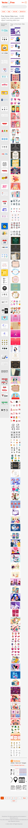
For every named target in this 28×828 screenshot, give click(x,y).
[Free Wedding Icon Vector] (15, 302)
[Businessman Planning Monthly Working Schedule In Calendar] (15, 69)
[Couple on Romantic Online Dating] (15, 675)
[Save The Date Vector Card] (15, 248)
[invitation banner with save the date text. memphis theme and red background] (4, 180)
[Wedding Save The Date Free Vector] (15, 349)
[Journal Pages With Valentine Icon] (15, 737)
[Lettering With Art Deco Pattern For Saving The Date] (15, 465)
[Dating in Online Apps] (15, 558)
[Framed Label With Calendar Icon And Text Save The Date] (4, 187)
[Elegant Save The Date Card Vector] (15, 364)
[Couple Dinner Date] (15, 581)
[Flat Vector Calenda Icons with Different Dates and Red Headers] (4, 381)
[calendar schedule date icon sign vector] (4, 164)
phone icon (23, 11)
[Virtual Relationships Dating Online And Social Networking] (15, 31)
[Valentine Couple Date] (15, 628)
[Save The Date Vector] (15, 155)
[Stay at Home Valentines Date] (15, 706)
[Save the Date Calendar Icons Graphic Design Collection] (4, 32)
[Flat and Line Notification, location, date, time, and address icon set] (4, 366)
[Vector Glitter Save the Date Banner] (15, 388)
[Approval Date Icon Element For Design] (4, 249)
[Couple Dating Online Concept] (15, 512)
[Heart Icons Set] (15, 651)
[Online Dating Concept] (15, 481)
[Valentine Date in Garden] (15, 620)
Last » (14, 800)
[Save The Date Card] (15, 147)
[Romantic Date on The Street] (15, 698)
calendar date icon (19, 765)
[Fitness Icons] (15, 217)
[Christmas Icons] (15, 209)
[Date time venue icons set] (4, 79)
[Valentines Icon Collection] (15, 636)
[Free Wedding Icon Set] (15, 225)
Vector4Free (8, 2)
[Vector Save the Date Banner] (15, 263)
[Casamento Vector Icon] (15, 403)
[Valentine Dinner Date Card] (15, 612)
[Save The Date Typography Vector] (15, 287)
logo (9, 11)
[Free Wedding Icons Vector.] (15, 442)
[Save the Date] (15, 163)
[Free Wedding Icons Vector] (15, 434)
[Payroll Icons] (15, 201)
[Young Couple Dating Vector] (15, 186)
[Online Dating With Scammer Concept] (15, 682)
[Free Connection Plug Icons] (15, 426)
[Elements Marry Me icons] (15, 310)
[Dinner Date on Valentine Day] (15, 690)
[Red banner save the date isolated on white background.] (4, 172)
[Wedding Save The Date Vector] (15, 240)
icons (3, 11)
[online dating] (15, 77)
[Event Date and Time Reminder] (4, 397)
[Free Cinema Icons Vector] (15, 457)
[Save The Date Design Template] (15, 256)
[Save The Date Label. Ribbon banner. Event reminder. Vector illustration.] (4, 125)
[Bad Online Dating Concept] (15, 566)
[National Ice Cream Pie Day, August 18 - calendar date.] (4, 265)
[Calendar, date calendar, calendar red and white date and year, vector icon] (4, 319)
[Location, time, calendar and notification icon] (4, 56)
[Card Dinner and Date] (15, 605)
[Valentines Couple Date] (15, 504)
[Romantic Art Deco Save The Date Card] (15, 372)
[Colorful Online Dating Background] (15, 519)
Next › (24, 798)
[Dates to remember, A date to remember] (4, 156)
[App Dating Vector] (15, 194)
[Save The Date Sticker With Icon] (4, 48)
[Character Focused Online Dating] (15, 543)
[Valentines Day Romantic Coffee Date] (15, 721)
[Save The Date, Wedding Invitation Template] (15, 318)
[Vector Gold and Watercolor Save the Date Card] (15, 473)
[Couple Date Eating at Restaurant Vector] (15, 395)
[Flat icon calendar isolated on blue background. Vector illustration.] (4, 242)
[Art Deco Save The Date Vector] (15, 356)
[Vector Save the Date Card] (15, 271)
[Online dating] (15, 131)
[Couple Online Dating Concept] (15, 488)
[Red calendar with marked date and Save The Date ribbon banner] (4, 389)
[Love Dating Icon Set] (15, 100)
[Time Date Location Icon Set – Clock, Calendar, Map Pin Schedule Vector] (4, 304)
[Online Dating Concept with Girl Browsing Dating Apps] (15, 659)
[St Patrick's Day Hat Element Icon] (15, 729)
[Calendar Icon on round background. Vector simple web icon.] (4, 288)
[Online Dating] (15, 85)
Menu (23, 2)
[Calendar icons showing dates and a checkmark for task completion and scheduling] (4, 374)
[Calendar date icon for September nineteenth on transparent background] (4, 203)
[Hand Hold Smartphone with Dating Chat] (15, 380)
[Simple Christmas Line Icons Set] (15, 744)
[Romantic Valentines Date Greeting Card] (15, 713)
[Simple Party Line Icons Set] (15, 752)
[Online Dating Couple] (15, 527)
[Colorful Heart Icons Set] (15, 644)
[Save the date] (15, 170)
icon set (15, 11)
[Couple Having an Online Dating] (15, 667)
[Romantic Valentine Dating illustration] (15, 597)
